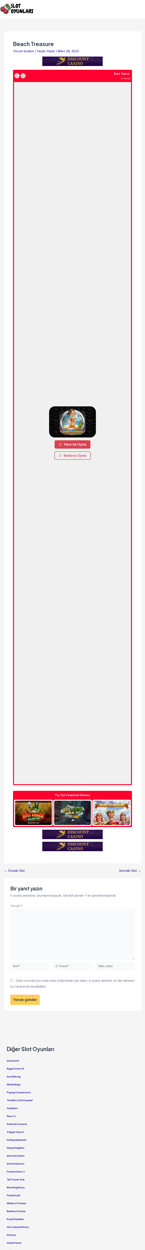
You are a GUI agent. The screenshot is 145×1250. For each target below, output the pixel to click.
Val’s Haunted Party (18, 1227)
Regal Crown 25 (15, 1068)
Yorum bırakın (23, 51)
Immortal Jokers (16, 1155)
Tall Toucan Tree (16, 1179)
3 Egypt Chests (15, 1132)
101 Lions (11, 1235)
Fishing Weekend (16, 1140)
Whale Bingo (14, 1084)
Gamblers (12, 1108)
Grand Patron (14, 1243)
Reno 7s (11, 1116)
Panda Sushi (13, 1195)
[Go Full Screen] (23, 75)
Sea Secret (13, 1060)
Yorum (16, 906)
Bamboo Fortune (16, 1211)
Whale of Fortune (16, 1203)
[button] (72, 421)
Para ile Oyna (75, 444)
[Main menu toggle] (141, 9)
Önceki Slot (14, 870)
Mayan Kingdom (15, 1147)
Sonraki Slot (130, 870)
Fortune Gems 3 (16, 1171)
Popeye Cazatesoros (19, 1092)
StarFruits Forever (17, 1124)
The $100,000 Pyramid (19, 1100)
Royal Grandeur (15, 1219)
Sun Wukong (14, 1076)
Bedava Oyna (75, 455)
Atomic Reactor (15, 1163)
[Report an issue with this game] (17, 75)
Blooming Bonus (16, 1187)
